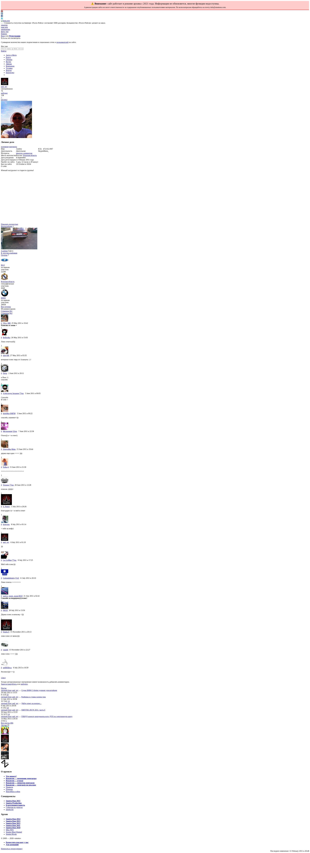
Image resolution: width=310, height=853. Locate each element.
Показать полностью (9, 224)
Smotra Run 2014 (13, 819)
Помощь (9, 789)
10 (7, 695)
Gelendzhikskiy (9, 578)
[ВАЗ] (4, 263)
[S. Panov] (6, 504)
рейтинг (4, 93)
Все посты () (7, 723)
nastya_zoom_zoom (10, 596)
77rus (21, 393)
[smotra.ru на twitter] (2, 19)
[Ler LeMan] (4, 558)
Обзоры (9, 60)
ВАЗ (3, 265)
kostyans (6, 524)
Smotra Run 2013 (13, 821)
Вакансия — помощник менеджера (21, 778)
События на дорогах (14, 807)
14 (9, 714)
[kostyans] (4, 522)
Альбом (4, 251)
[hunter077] (5, 750)
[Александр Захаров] (4, 391)
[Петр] (4, 371)
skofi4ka (6, 413)
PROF (5, 610)
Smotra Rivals (11, 834)
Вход (3, 36)
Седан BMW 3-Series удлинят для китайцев (39, 690)
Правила (9, 787)
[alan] (4, 353)
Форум (9, 70)
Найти (3, 51)
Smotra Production (14, 803)
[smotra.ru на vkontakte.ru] (2, 14)
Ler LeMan (7, 560)
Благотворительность (15, 805)
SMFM (13, 413)
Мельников (7, 431)
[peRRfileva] (4, 665)
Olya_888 (7, 323)
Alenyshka (7, 449)
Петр (5, 373)
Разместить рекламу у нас (17, 842)
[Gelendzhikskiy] (4, 576)
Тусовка (9, 68)
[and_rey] (4, 84)
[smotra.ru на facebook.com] (2, 16)
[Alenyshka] (4, 447)
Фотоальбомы (6, 226)
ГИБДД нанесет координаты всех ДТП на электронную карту (46, 716)
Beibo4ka (6, 338)
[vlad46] (4, 648)
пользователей (62, 42)
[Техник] (4, 483)
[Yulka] (4, 465)
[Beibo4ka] (4, 335)
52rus (15, 431)
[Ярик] (5, 742)
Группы (4, 255)
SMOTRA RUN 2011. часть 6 (33, 710)
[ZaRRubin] (5, 767)
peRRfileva (7, 668)
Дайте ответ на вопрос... (31, 703)
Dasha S (6, 632)
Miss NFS (10, 830)
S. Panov (6, 506)
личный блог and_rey (9, 690)
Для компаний (12, 845)
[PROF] (4, 608)
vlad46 (5, 650)
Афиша (9, 64)
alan (4, 355)
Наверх (4, 34)
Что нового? (11, 776)
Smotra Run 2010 (13, 828)
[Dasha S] (6, 630)
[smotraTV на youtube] (2, 11)
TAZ (17, 578)
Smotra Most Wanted (14, 832)
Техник (6, 485)
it (8, 467)
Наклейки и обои (13, 792)
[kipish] (5, 759)
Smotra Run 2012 (13, 823)
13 (9, 701)
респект (4, 100)
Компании (10, 66)
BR (8, 355)
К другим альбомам (9, 253)
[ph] (5, 733)
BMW (3, 298)
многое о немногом (24, 153)
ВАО (21, 596)
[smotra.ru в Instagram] (5, 21)
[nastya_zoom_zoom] (4, 594)
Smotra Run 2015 (13, 801)
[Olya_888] (4, 321)
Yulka (5, 467)
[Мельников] (4, 429)
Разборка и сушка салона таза (33, 697)
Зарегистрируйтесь (9, 684)
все (4, 678)
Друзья (4, 725)
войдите (24, 684)
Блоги (8, 57)
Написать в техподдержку (12, 849)
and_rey (4, 87)
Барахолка (10, 73)
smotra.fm (9, 810)
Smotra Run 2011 (13, 825)
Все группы (6, 307)
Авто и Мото (11, 55)
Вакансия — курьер (14, 781)
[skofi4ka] (4, 411)
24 (8, 708)
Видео (8, 62)
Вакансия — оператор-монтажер (20, 783)
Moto (14, 449)
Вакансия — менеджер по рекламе (21, 785)
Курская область (30, 155)
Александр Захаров (11, 393)
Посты (3, 688)
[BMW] (4, 296)
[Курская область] (4, 279)
